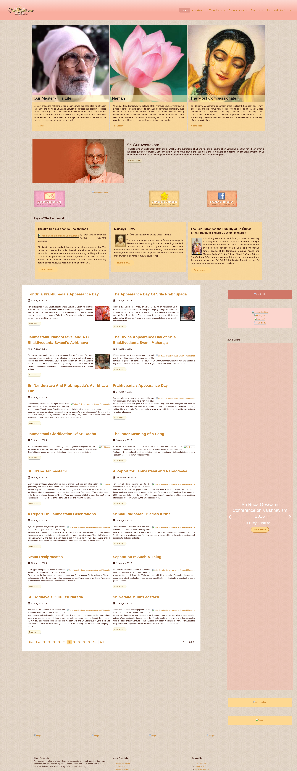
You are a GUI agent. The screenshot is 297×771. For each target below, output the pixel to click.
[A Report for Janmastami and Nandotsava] (173, 484)
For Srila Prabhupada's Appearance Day (63, 294)
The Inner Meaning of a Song (138, 434)
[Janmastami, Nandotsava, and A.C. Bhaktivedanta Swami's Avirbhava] (102, 362)
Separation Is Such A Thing (137, 557)
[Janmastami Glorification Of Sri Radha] (104, 447)
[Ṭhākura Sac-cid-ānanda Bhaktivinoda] (59, 235)
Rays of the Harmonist (125, 769)
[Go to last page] (101, 642)
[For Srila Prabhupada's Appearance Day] (102, 313)
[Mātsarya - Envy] (120, 240)
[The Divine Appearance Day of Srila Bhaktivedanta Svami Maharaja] (175, 356)
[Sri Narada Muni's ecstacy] (173, 610)
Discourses (120, 767)
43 (59, 642)
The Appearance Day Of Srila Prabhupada (150, 294)
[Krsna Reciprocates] (88, 570)
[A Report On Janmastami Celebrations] (88, 527)
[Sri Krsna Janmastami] (105, 484)
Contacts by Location (203, 767)
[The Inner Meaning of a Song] (189, 447)
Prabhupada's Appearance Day (140, 385)
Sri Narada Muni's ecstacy (136, 597)
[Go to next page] (95, 642)
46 (74, 642)
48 (84, 642)
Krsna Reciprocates (45, 557)
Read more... (48, 269)
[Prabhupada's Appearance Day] (175, 399)
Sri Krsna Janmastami (47, 471)
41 (49, 642)
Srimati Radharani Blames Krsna (142, 514)
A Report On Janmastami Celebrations (62, 514)
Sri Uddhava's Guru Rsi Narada (55, 597)
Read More (260, 529)
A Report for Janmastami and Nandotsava (150, 471)
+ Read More (39, 126)
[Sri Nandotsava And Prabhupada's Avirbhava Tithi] (90, 404)
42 (54, 642)
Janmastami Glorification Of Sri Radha (62, 434)
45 (69, 642)
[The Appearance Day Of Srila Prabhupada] (188, 313)
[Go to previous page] (38, 642)
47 (79, 642)
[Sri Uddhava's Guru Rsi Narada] (88, 610)
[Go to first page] (31, 642)
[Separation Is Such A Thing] (173, 570)
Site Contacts (200, 764)
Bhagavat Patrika (123, 764)
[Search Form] (291, 10)
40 (44, 642)
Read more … (34, 324)
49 (89, 642)
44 (64, 642)
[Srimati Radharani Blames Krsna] (173, 527)
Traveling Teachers (202, 769)
